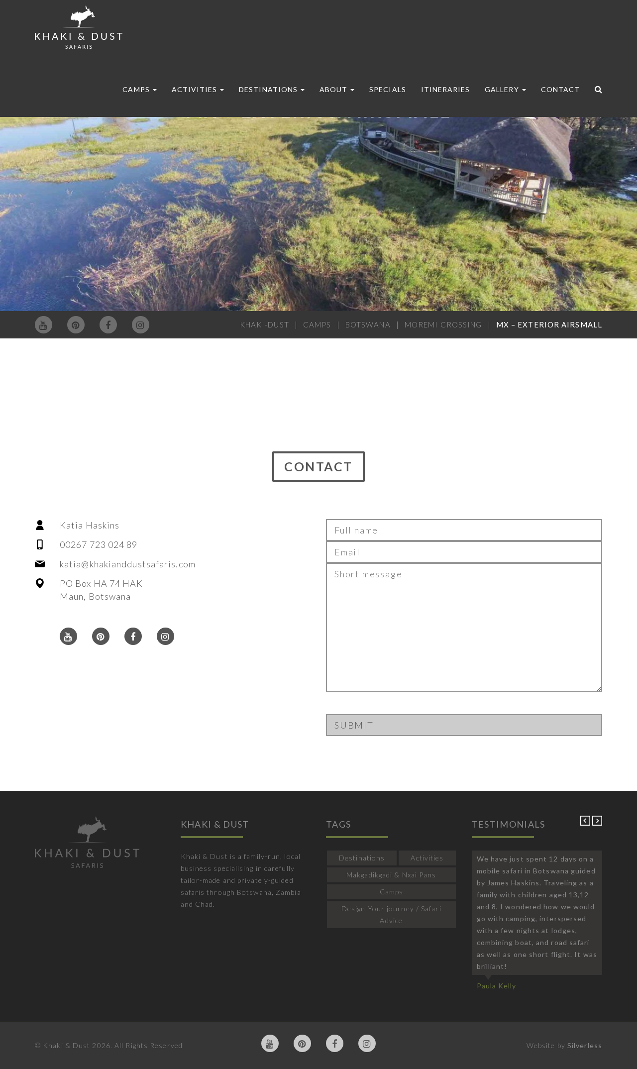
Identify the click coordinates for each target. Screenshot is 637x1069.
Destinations (269, 89)
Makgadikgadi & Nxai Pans (391, 874)
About (334, 89)
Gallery (503, 89)
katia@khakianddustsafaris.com (128, 563)
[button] (586, 823)
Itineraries (445, 89)
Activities (195, 89)
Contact (560, 89)
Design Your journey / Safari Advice (391, 914)
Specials (387, 89)
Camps (136, 89)
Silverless (584, 1045)
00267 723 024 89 (99, 544)
